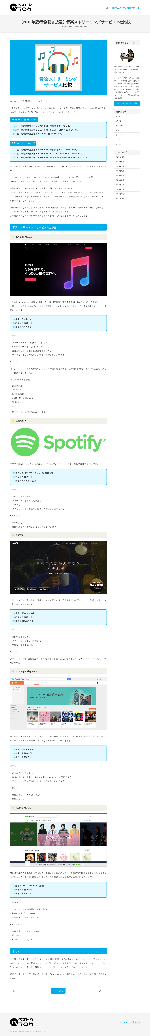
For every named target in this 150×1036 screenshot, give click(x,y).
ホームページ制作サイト (126, 7)
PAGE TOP (144, 1003)
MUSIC (85, 26)
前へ (15, 991)
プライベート (121, 135)
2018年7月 (120, 166)
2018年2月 (120, 185)
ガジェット (120, 130)
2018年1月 (120, 189)
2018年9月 (120, 162)
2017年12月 (120, 194)
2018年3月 (120, 180)
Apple (118, 116)
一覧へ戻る (58, 991)
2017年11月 (120, 198)
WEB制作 (119, 126)
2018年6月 (120, 171)
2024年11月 (120, 157)
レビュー (119, 144)
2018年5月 (120, 175)
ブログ (118, 139)
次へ (101, 991)
